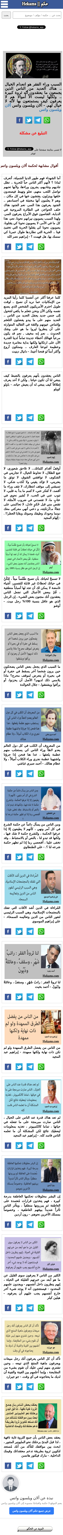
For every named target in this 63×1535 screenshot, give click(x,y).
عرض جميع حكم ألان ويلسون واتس (31, 1511)
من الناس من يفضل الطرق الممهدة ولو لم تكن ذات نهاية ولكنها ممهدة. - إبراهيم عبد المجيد (32, 1052)
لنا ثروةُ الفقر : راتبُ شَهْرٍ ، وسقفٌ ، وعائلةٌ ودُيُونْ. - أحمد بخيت (32, 984)
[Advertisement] (31, 39)
